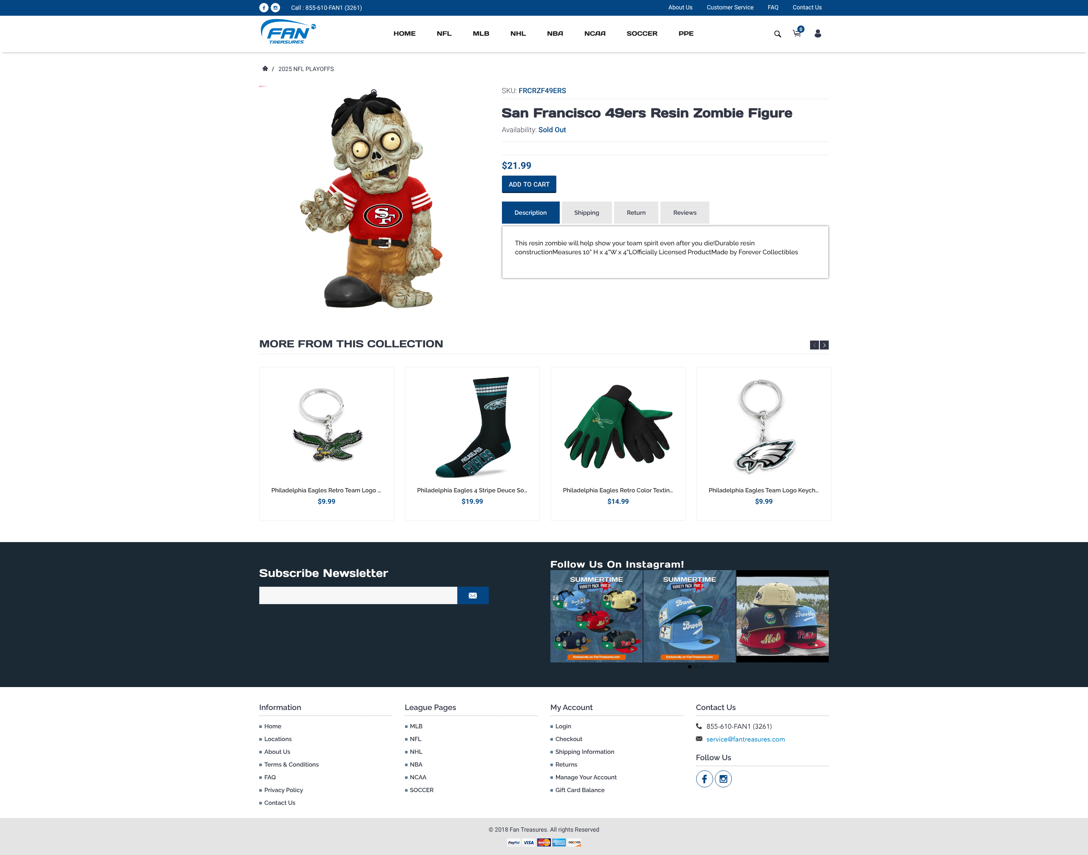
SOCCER (642, 34)
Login (563, 726)
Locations (278, 739)
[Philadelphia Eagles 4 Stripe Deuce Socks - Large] (472, 427)
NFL (444, 34)
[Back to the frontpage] (264, 69)
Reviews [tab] (685, 213)
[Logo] (288, 31)
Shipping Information (585, 752)
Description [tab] (531, 213)
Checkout (568, 739)
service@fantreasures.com (746, 739)
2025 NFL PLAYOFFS (306, 69)
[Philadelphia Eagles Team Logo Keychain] (764, 427)
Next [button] (824, 345)
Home (405, 34)
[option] (326, 443)
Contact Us (807, 7)
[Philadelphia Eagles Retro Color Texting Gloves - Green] (618, 427)
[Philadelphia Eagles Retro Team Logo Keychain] (326, 427)
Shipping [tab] (587, 213)
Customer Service (730, 7)
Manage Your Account (586, 777)
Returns (566, 764)
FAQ (773, 7)
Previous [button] (814, 345)
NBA (555, 34)
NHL (518, 34)
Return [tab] (636, 213)
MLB (481, 34)
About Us (681, 7)
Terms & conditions (291, 764)
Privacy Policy (283, 790)
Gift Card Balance (580, 790)
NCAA (595, 34)
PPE (686, 34)
